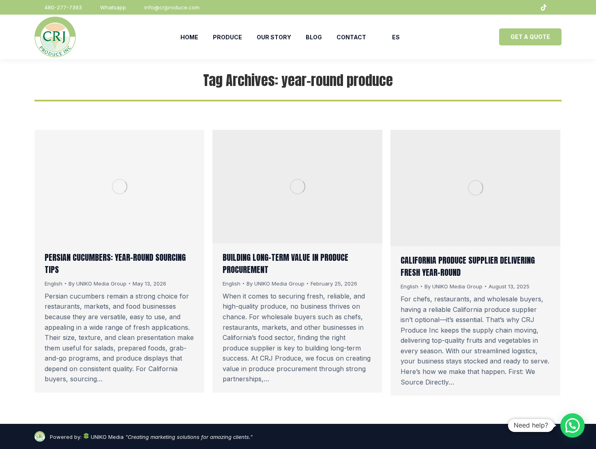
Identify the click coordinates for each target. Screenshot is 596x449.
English (53, 283)
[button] (572, 425)
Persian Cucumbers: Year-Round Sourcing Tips (115, 263)
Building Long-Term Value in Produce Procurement (285, 263)
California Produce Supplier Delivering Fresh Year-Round (468, 266)
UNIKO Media (106, 437)
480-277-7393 (63, 7)
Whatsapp (113, 7)
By (97, 283)
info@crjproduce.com (171, 7)
